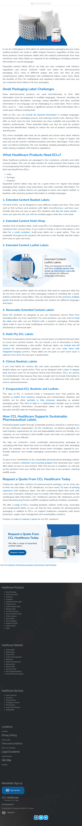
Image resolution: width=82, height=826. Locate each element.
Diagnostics (10, 659)
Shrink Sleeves (10, 619)
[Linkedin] (36, 817)
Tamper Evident (11, 626)
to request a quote (28, 519)
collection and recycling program (37, 462)
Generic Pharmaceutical (13, 662)
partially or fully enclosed (40, 400)
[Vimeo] (41, 817)
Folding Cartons (11, 604)
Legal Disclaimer (7, 756)
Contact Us (11, 812)
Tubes (8, 628)
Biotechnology (10, 652)
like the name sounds (66, 211)
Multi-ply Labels (11, 609)
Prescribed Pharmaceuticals (14, 674)
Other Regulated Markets (13, 671)
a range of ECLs (20, 504)
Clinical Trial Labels (12, 594)
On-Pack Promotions (12, 611)
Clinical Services (11, 700)
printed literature (39, 565)
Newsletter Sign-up (12, 783)
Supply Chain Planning (13, 707)
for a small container (19, 232)
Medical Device (10, 664)
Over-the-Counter (11, 669)
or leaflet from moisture (23, 397)
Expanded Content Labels (14, 602)
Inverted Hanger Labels (13, 606)
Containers (9, 597)
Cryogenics (9, 599)
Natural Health (10, 667)
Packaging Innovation (13, 702)
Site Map (4, 765)
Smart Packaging (50, 565)
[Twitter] (46, 817)
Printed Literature (11, 616)
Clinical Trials (10, 655)
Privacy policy (6, 740)
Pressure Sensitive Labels (14, 614)
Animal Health (10, 650)
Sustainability (10, 710)
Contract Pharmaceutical (14, 657)
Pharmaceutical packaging (24, 565)
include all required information (41, 114)
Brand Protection (11, 592)
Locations (5, 731)
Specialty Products (12, 623)
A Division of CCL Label (11, 800)
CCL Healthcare (10, 565)
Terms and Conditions (9, 748)
